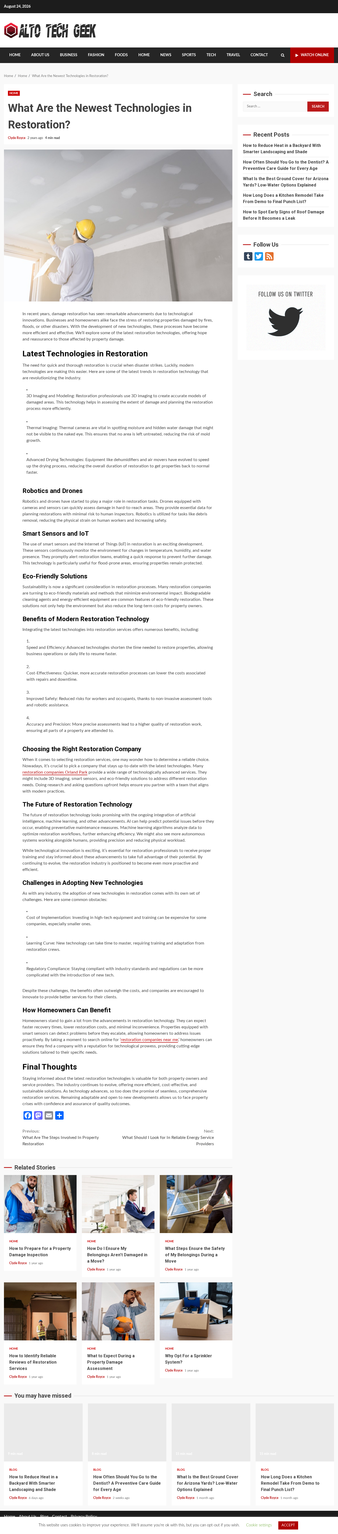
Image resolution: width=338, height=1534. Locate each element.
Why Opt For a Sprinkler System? (196, 1311)
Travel (233, 55)
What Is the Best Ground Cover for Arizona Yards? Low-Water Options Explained (211, 1432)
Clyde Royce (17, 138)
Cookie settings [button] (259, 1525)
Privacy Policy (84, 1516)
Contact (259, 55)
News (165, 55)
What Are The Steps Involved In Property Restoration (60, 1137)
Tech (211, 55)
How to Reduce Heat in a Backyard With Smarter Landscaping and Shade (43, 1432)
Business (68, 55)
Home (15, 55)
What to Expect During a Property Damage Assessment (118, 1311)
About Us (40, 55)
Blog (13, 1469)
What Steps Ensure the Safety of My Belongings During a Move (196, 1204)
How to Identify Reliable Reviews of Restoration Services (40, 1311)
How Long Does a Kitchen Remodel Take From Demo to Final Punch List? (295, 1432)
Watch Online (315, 55)
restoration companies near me (149, 1040)
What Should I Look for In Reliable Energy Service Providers (168, 1137)
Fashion (96, 55)
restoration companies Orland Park (54, 772)
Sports (189, 55)
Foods (121, 55)
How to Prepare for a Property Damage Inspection (40, 1204)
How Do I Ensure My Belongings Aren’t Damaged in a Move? (118, 1204)
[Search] (282, 55)
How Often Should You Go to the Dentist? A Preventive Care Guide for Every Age (127, 1432)
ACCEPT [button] (288, 1525)
